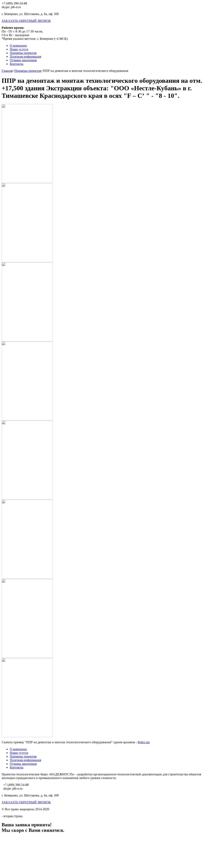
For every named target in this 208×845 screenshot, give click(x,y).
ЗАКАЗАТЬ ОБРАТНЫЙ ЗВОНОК (26, 21)
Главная (7, 70)
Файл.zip (144, 742)
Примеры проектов (23, 53)
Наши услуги (19, 49)
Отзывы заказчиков (23, 60)
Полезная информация (25, 56)
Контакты (16, 64)
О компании (18, 45)
